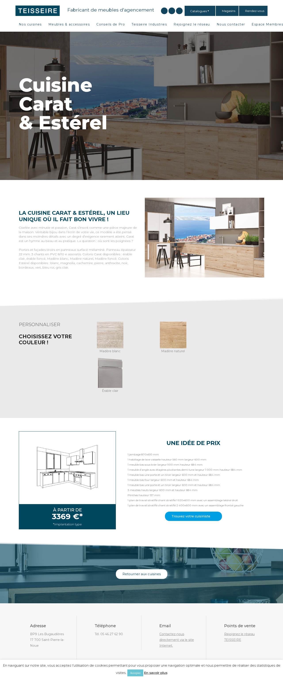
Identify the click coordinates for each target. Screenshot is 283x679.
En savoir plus (155, 673)
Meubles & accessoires (69, 24)
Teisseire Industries (149, 24)
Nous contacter (231, 24)
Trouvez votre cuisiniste (191, 516)
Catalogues (198, 11)
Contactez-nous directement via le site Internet (176, 640)
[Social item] (164, 11)
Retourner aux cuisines (141, 574)
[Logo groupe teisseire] (37, 10)
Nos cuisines (30, 24)
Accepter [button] (135, 673)
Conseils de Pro (110, 24)
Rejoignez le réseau (192, 24)
